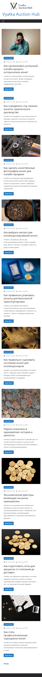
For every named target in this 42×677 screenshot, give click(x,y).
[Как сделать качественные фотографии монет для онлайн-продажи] (21, 146)
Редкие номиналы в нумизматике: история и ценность (18, 432)
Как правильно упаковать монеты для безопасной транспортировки (19, 298)
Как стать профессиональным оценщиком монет (16, 635)
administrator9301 (22, 62)
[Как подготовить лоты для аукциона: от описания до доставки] (21, 542)
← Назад (5, 663)
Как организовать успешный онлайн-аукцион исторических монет (21, 69)
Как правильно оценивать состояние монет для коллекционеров (19, 363)
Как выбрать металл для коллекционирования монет (21, 234)
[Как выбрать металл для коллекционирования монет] (21, 210)
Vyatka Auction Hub (21, 14)
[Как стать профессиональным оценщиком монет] (21, 608)
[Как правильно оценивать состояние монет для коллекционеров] (21, 338)
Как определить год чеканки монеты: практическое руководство (20, 109)
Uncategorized (8, 58)
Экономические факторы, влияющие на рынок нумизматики (19, 498)
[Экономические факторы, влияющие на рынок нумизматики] (21, 471)
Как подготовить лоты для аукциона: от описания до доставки (19, 569)
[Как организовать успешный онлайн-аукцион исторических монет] (21, 42)
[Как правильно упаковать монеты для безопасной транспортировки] (21, 271)
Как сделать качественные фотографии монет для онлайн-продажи (19, 171)
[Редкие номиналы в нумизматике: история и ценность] (21, 403)
